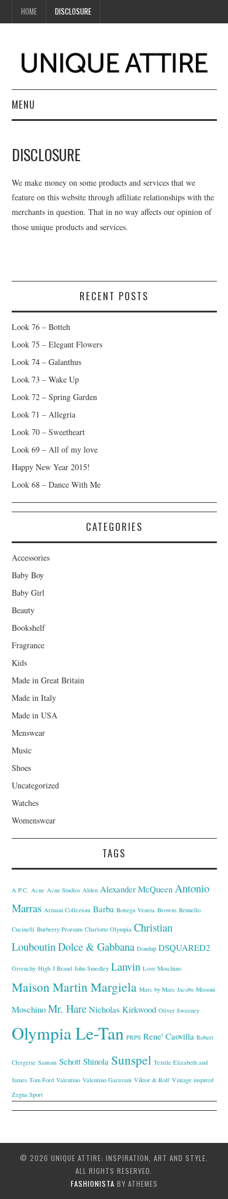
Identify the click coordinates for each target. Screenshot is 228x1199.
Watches (25, 802)
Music (22, 750)
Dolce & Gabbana (96, 946)
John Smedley (91, 968)
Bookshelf (28, 627)
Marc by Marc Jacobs (166, 989)
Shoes (21, 767)
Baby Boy (28, 575)
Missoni (205, 989)
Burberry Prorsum (59, 929)
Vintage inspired (192, 1080)
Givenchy (24, 968)
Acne (37, 890)
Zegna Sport (27, 1094)
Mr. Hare (67, 1008)
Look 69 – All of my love (55, 449)
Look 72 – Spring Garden (54, 396)
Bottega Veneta (135, 910)
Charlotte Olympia (108, 929)
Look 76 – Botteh (41, 326)
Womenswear (34, 820)
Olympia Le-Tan (68, 1032)
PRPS (133, 1037)
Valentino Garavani (107, 1080)
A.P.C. (20, 890)
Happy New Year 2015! (51, 466)
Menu (23, 104)
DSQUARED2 (184, 947)
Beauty (23, 610)
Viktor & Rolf (152, 1080)
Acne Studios (63, 890)
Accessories (31, 557)
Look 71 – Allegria (43, 414)
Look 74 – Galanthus (46, 361)
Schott (70, 1061)
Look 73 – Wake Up (45, 379)
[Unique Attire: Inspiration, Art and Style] (114, 60)
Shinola (96, 1061)
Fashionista (93, 1183)
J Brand (62, 968)
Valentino (68, 1080)
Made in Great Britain (48, 680)
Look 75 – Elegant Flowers (57, 344)
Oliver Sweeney (178, 1010)
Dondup (146, 948)
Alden (90, 890)
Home (29, 11)
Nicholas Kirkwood (122, 1009)
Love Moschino (162, 968)
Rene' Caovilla (168, 1036)
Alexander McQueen (136, 889)
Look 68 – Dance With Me (56, 484)
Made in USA (34, 715)
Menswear (28, 732)
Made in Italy (34, 697)
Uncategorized (35, 785)
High (44, 968)
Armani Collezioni (67, 910)
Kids (19, 662)
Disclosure (73, 11)
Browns (167, 910)
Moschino (29, 1009)
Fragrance (28, 645)
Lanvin (125, 966)
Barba (103, 909)
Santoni (47, 1062)
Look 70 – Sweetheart (48, 431)
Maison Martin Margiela (74, 986)
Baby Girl (28, 592)
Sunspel (131, 1059)
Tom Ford (41, 1080)
